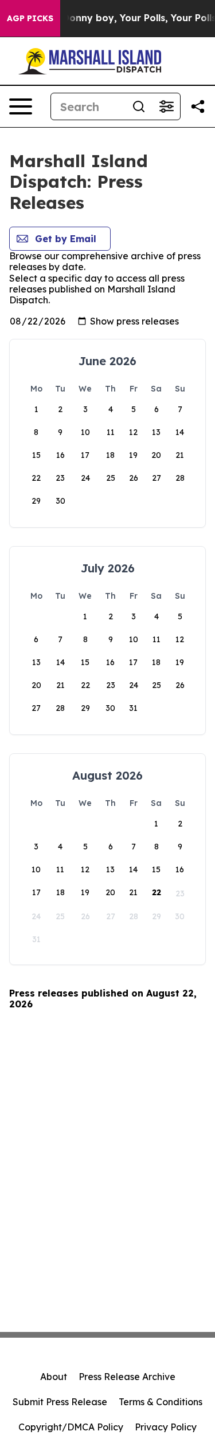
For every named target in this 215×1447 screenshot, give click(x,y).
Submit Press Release (60, 1402)
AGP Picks (30, 18)
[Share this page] (198, 106)
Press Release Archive (127, 1376)
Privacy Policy (166, 1427)
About (53, 1376)
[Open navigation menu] (20, 106)
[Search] (139, 106)
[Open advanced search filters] (166, 106)
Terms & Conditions (160, 1402)
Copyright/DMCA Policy (70, 1427)
